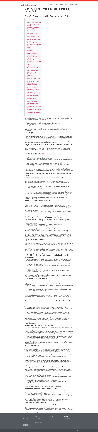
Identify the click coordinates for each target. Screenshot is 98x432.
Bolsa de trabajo (73, 4)
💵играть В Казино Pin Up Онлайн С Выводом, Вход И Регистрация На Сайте (34, 24)
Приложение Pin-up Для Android (34, 42)
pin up (43, 153)
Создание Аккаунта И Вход (33, 104)
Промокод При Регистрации (33, 70)
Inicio (51, 4)
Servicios (56, 4)
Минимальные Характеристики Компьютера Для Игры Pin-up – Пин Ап (33, 46)
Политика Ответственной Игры (33, 31)
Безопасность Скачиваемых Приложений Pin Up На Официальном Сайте (33, 29)
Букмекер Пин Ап (31, 76)
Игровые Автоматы (31, 72)
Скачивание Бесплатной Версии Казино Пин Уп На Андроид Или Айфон (34, 63)
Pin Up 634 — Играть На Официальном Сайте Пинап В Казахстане (33, 40)
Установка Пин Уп (31, 52)
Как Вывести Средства (32, 100)
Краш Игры (29, 21)
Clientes (61, 4)
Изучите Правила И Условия (33, 36)
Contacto (66, 4)
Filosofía (51, 416)
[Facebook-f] (75, 430)
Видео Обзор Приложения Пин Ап (34, 59)
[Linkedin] (77, 430)
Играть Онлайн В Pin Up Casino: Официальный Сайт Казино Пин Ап (33, 67)
